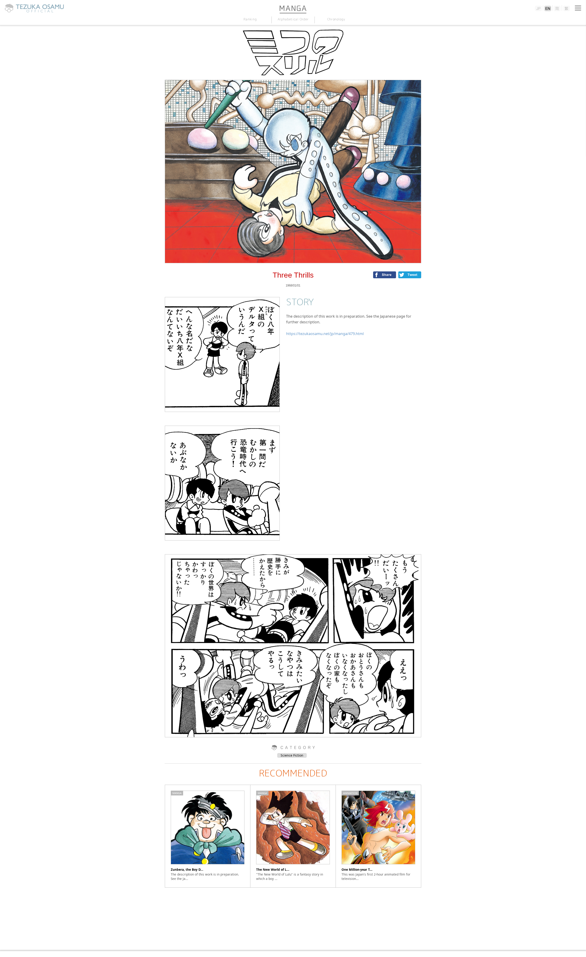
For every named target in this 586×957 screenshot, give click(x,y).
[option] (207, 836)
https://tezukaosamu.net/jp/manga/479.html (325, 333)
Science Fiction (292, 755)
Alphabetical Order (293, 19)
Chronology (336, 19)
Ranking (250, 19)
